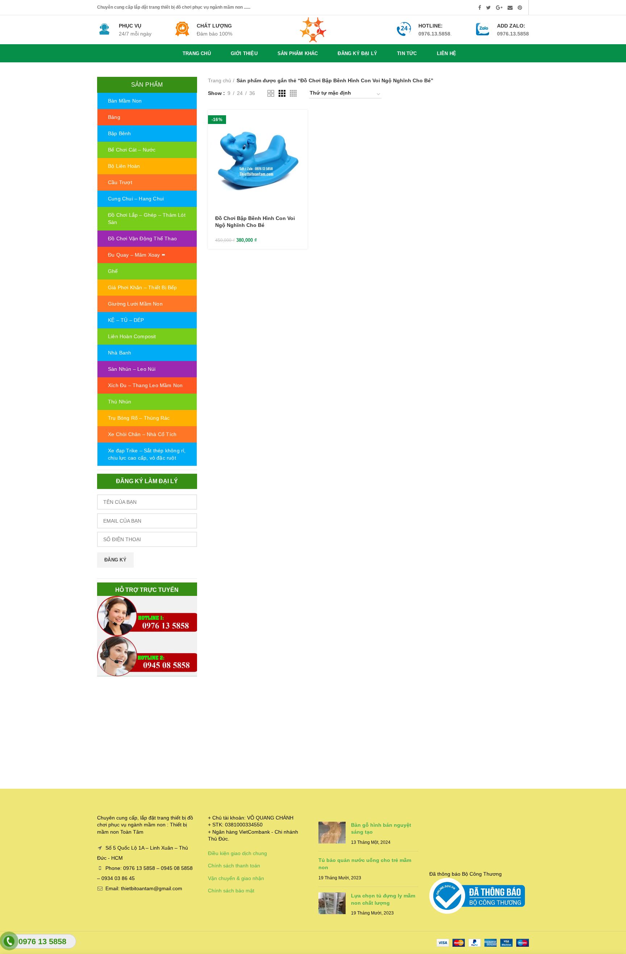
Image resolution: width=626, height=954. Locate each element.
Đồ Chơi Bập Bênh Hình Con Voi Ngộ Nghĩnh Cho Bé (255, 221)
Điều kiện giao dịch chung (237, 853)
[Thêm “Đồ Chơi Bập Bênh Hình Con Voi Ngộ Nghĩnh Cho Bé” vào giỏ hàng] (302, 121)
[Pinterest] (520, 7)
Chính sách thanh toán (234, 865)
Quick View (302, 138)
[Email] (510, 7)
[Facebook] (480, 7)
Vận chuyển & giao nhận (236, 878)
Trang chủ (219, 80)
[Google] (499, 7)
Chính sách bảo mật (231, 890)
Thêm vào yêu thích (302, 154)
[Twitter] (488, 7)
